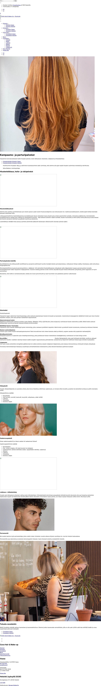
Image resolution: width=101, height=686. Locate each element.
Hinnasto (2, 649)
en (3, 9)
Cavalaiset (3, 651)
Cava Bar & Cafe (4, 654)
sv (3, 10)
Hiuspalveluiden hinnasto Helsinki (12, 163)
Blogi (1, 652)
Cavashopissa (17, 5)
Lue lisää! (2, 682)
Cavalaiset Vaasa (7, 631)
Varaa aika (3, 673)
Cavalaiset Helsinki (8, 633)
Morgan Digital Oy (14, 685)
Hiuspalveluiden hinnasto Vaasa (12, 161)
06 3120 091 (3, 663)
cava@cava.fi (3, 665)
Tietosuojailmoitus (5, 655)
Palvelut (2, 648)
